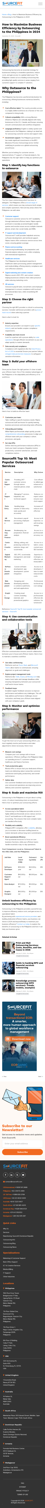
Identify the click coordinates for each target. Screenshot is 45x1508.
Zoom (21, 665)
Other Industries (9, 1276)
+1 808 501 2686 (21, 1187)
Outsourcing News (10, 1247)
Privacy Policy (22, 1491)
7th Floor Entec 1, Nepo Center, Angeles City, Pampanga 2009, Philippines (13, 1331)
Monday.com (31, 677)
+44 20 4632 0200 (19, 1198)
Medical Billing (8, 1269)
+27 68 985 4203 (19, 1205)
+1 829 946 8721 (21, 1209)
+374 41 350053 (16, 1212)
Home (4, 14)
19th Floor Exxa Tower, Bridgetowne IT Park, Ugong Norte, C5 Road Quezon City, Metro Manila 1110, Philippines (11, 1299)
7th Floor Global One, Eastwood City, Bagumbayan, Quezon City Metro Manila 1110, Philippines (12, 1316)
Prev (4, 1076)
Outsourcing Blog (9, 1243)
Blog (9, 14)
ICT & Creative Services (11, 1265)
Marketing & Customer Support (14, 1258)
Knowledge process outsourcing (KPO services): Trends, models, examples (26, 984)
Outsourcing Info (9, 1240)
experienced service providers (26, 916)
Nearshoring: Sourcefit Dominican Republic (18, 1236)
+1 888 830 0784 (18, 1194)
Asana (22, 677)
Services (6, 1232)
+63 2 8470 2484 (17, 1191)
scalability (31, 828)
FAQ (22, 1483)
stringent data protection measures (18, 354)
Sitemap (22, 1487)
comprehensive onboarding (15, 434)
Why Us (6, 1229)
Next (40, 1076)
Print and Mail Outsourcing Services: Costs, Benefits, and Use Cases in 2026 (28, 946)
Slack (25, 665)
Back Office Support (10, 1262)
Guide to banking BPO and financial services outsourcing (29, 965)
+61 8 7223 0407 (16, 1202)
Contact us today (23, 924)
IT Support (7, 1273)
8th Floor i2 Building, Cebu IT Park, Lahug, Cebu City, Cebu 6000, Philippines (10, 1345)
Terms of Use (22, 1494)
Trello (17, 677)
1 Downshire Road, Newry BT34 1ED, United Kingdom (9, 1382)
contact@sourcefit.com (13, 1182)
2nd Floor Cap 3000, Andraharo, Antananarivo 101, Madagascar (13, 1470)
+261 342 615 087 (19, 1216)
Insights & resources (22, 956)
